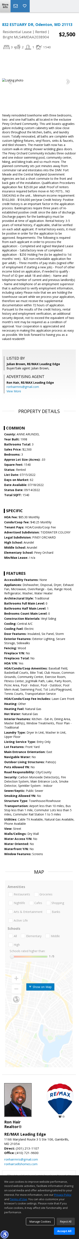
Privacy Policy (62, 1195)
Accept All (64, 1231)
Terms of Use (18, 1199)
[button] (4, 1234)
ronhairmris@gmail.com (23, 387)
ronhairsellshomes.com (20, 1164)
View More (14, 391)
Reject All (65, 1221)
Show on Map (42, 987)
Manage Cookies (40, 1221)
